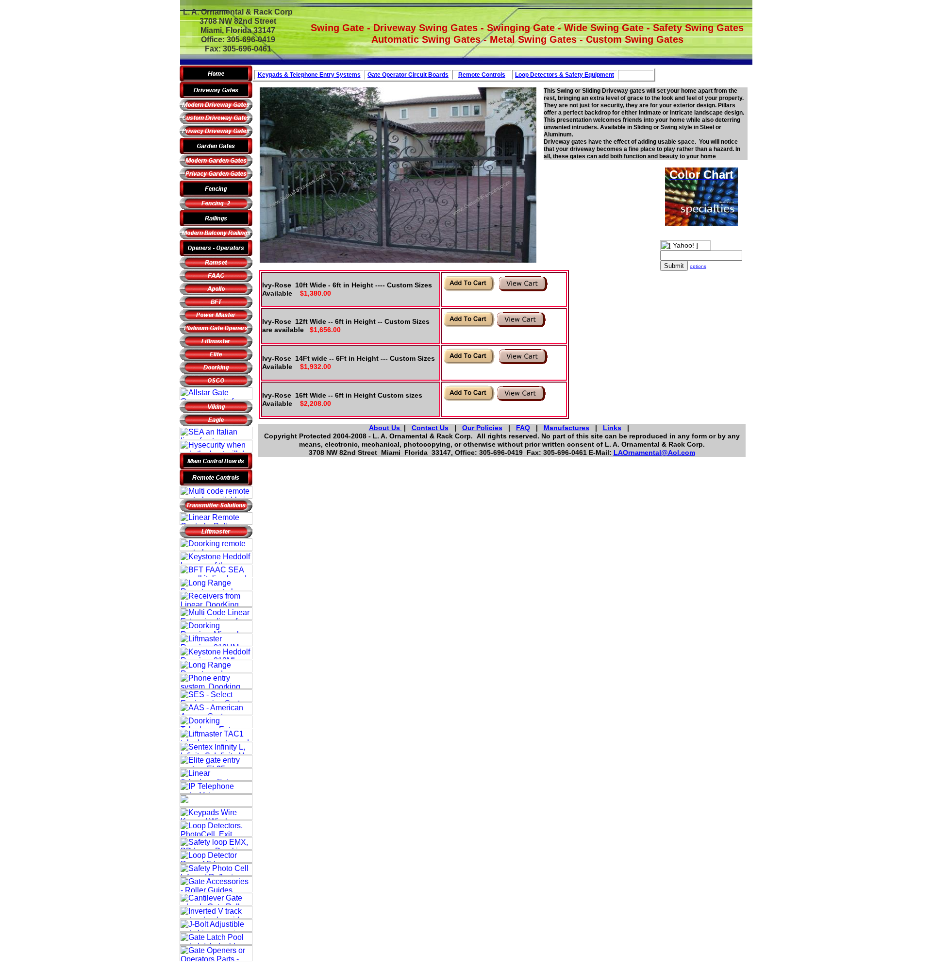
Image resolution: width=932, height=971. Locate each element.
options (698, 266)
